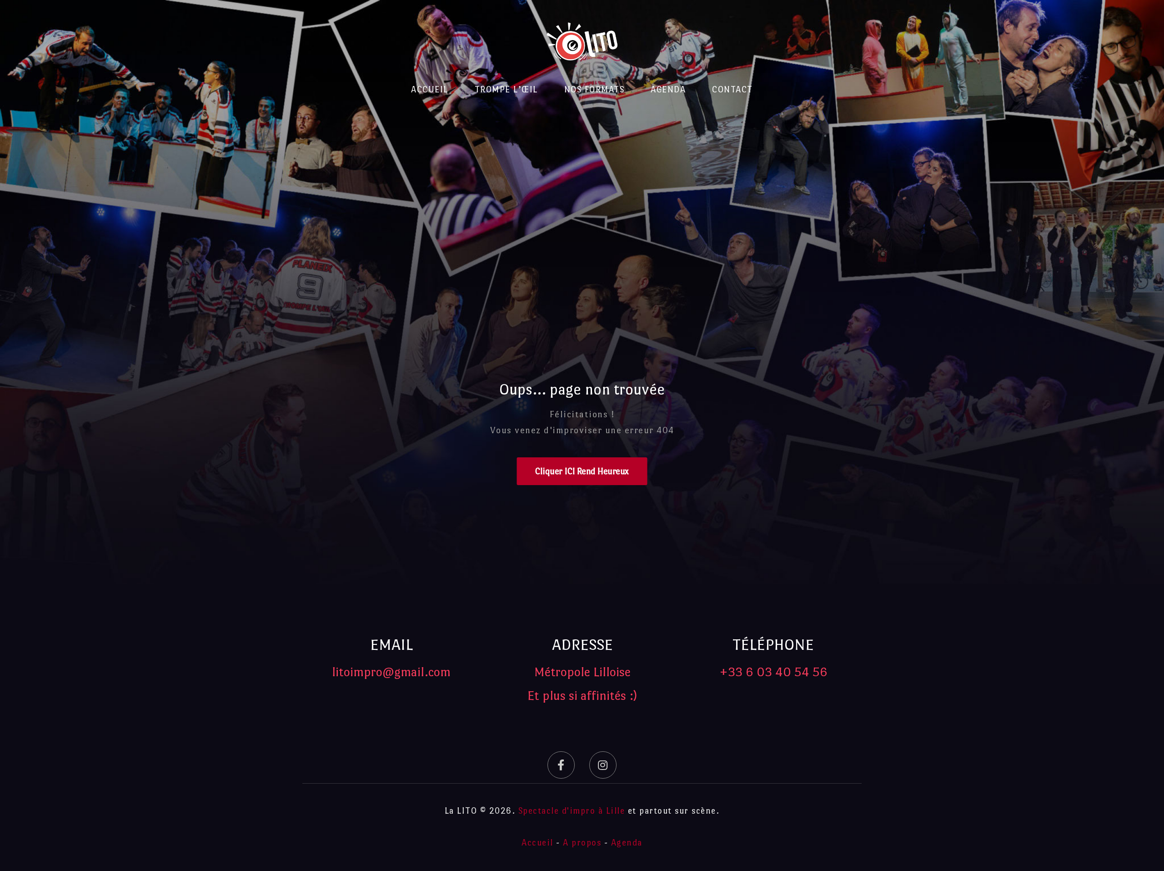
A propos (582, 842)
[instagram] (603, 765)
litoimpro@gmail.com (391, 671)
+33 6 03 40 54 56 (773, 671)
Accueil (429, 89)
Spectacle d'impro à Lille (571, 810)
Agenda (668, 89)
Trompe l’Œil (506, 89)
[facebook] (561, 765)
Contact (732, 89)
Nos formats (594, 89)
